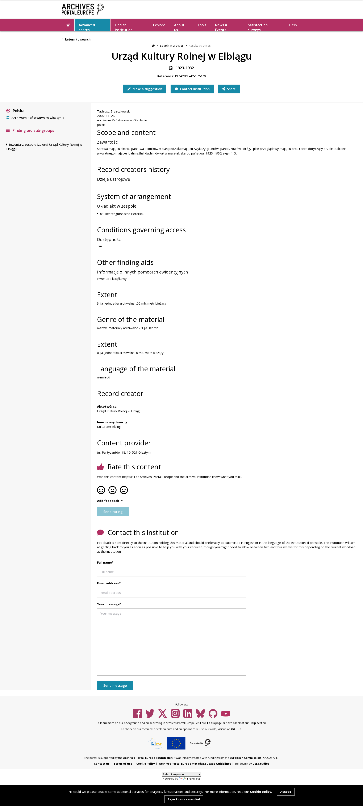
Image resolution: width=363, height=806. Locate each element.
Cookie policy (260, 791)
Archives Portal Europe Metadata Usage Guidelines (195, 763)
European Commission (245, 758)
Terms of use (123, 763)
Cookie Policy (145, 763)
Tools (201, 25)
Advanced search (87, 27)
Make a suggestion (147, 89)
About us (179, 27)
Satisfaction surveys (258, 27)
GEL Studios (261, 763)
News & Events (221, 27)
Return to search (77, 39)
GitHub (236, 729)
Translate (193, 778)
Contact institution (194, 89)
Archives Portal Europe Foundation (148, 758)
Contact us (101, 763)
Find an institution (124, 27)
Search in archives (172, 45)
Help (253, 723)
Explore (159, 25)
